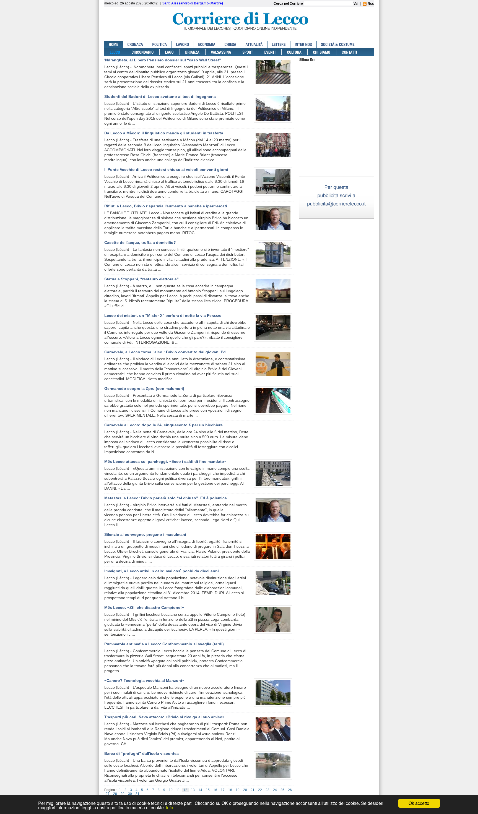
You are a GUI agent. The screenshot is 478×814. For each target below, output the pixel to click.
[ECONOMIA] (207, 44)
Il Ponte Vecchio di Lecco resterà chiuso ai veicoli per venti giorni (166, 169)
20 (245, 790)
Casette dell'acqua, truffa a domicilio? (140, 242)
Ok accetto (419, 803)
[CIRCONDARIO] (143, 52)
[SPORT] (248, 52)
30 (130, 794)
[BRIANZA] (193, 52)
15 (208, 790)
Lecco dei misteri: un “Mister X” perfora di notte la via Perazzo (163, 315)
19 (238, 790)
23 (267, 790)
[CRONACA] (135, 44)
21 (252, 790)
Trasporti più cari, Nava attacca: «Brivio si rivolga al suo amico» (164, 717)
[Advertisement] (336, 140)
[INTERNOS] (303, 44)
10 (171, 790)
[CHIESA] (230, 44)
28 (115, 794)
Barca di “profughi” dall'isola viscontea (141, 753)
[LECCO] (115, 52)
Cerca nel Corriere (289, 4)
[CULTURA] (295, 52)
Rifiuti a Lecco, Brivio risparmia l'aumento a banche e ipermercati (165, 206)
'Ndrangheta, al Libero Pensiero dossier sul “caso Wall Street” (162, 60)
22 (260, 790)
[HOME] (114, 44)
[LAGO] (170, 52)
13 (193, 790)
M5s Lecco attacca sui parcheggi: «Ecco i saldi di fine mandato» (165, 461)
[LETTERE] (278, 44)
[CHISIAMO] (322, 52)
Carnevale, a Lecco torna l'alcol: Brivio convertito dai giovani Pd (165, 352)
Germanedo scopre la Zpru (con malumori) (144, 388)
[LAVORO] (183, 44)
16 (215, 790)
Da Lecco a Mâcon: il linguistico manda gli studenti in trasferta (163, 133)
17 (223, 790)
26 (290, 790)
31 (137, 794)
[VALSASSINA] (221, 52)
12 (185, 790)
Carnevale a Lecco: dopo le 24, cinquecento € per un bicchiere (163, 425)
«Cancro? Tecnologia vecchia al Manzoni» (144, 680)
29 (122, 794)
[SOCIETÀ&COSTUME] (338, 44)
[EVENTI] (270, 52)
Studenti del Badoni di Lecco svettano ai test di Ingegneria (160, 96)
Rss (370, 4)
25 (282, 790)
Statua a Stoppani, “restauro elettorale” (141, 279)
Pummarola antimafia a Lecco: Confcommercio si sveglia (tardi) (164, 644)
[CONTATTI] (349, 52)
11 (178, 790)
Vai (356, 4)
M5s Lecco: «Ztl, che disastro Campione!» (144, 607)
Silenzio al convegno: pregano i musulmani (145, 534)
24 (275, 790)
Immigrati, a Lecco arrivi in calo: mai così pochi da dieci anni (161, 571)
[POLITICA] (160, 44)
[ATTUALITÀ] (254, 44)
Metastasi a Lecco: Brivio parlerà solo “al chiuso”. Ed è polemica (165, 498)
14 (200, 790)
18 (230, 790)
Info (169, 807)
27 (108, 794)
